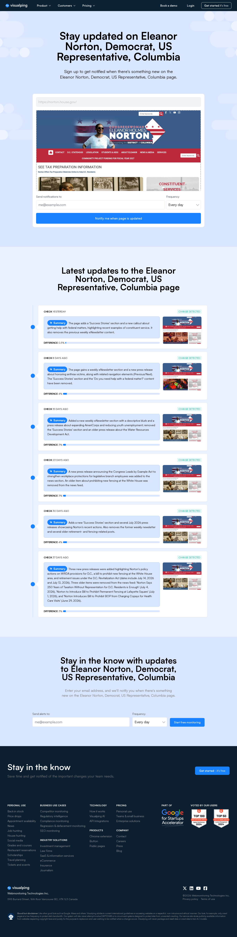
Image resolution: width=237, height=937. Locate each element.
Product (42, 5)
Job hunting (14, 830)
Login (190, 5)
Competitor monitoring (54, 811)
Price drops (14, 816)
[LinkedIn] (191, 888)
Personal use (124, 811)
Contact (121, 836)
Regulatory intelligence (54, 816)
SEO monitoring (50, 830)
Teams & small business (130, 816)
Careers (121, 841)
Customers (65, 5)
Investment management (55, 846)
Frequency (172, 196)
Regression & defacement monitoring (62, 826)
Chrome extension (101, 836)
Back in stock (15, 811)
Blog (119, 851)
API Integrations (99, 821)
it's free (216, 5)
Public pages (97, 846)
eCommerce (48, 860)
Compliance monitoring (54, 821)
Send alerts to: (41, 714)
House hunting (16, 835)
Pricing (86, 5)
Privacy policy (190, 898)
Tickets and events (18, 864)
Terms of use (208, 898)
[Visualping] (16, 5)
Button (94, 841)
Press (119, 846)
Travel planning (16, 860)
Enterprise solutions (128, 821)
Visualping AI (97, 816)
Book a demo (168, 5)
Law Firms (46, 851)
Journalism (46, 870)
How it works (97, 811)
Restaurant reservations (21, 850)
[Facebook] (205, 888)
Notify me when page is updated (118, 218)
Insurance (46, 865)
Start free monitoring (187, 722)
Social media (15, 840)
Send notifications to (49, 196)
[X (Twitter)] (185, 888)
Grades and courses (19, 845)
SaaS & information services (57, 855)
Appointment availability (21, 821)
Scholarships (15, 855)
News (10, 826)
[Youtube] (198, 888)
